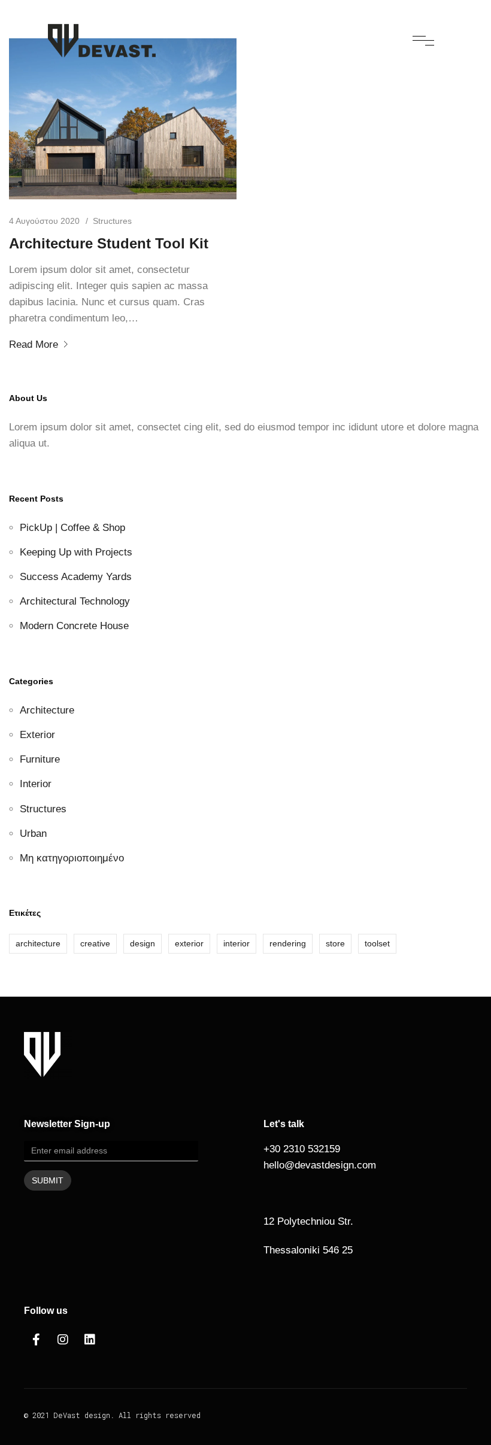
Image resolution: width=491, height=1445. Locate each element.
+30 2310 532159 (301, 1149)
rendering (287, 943)
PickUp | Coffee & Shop (72, 527)
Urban (33, 833)
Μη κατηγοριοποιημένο (72, 858)
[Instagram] (63, 1340)
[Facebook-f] (36, 1340)
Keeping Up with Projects (76, 552)
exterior (189, 943)
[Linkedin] (90, 1340)
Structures (112, 221)
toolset (377, 943)
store (335, 943)
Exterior (37, 734)
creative (95, 943)
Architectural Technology (75, 601)
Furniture (40, 759)
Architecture (47, 710)
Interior (35, 784)
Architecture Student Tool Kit (108, 243)
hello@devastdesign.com (319, 1165)
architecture (38, 943)
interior (236, 943)
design (142, 943)
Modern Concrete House (74, 626)
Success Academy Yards (76, 576)
